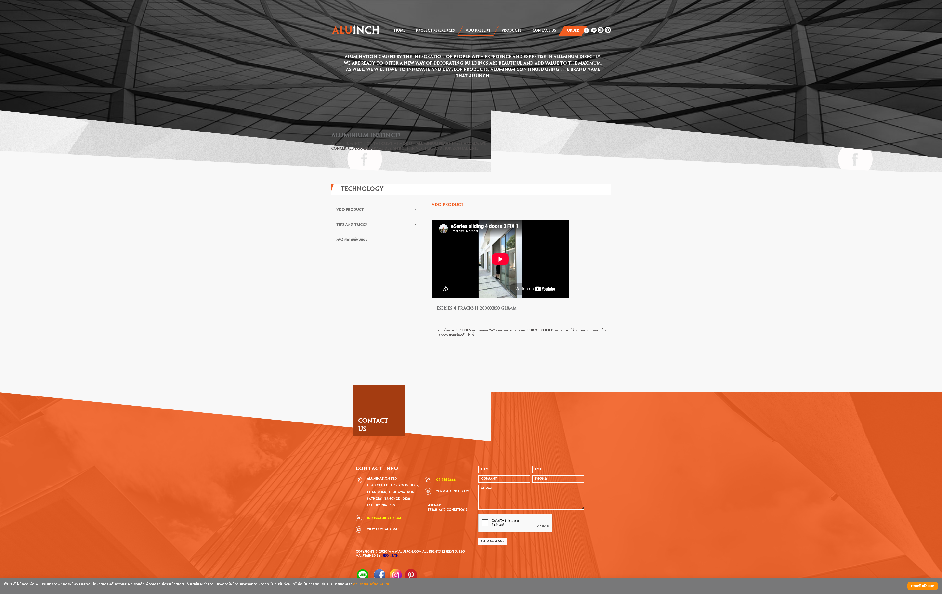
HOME (399, 30)
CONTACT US (544, 30)
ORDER (573, 30)
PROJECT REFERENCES (435, 30)
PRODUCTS (512, 30)
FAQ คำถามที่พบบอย (351, 239)
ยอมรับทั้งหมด (922, 586)
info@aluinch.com (384, 518)
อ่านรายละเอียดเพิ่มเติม (371, 584)
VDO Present (478, 30)
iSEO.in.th (390, 555)
